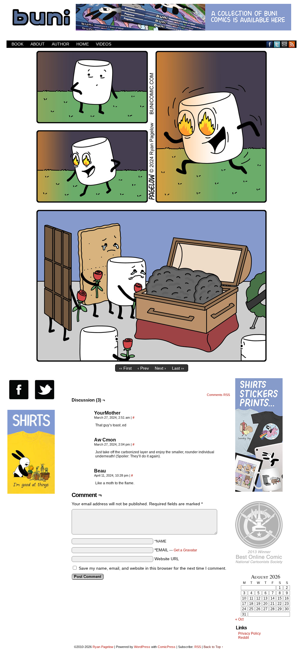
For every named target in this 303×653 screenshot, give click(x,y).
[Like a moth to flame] (151, 360)
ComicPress (166, 647)
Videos (103, 44)
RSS (292, 44)
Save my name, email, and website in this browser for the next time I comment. (152, 568)
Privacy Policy (249, 633)
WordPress (142, 647)
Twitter (277, 44)
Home (82, 44)
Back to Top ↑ (213, 647)
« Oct (239, 619)
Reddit (243, 638)
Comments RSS (218, 395)
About (37, 44)
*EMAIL (175, 550)
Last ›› (178, 368)
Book (17, 44)
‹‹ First (125, 368)
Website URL (166, 558)
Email (284, 44)
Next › (160, 368)
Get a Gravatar (185, 550)
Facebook (269, 44)
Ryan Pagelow (103, 647)
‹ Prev (143, 368)
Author (60, 44)
